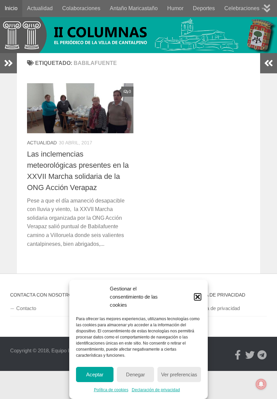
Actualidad (40, 8)
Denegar (135, 374)
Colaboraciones (81, 8)
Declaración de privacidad (156, 390)
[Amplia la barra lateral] (8, 63)
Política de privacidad (216, 308)
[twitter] (250, 355)
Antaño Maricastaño (134, 8)
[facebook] (238, 355)
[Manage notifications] (261, 384)
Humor (175, 8)
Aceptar (94, 374)
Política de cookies (111, 390)
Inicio (11, 8)
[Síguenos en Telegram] (262, 355)
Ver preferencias (179, 374)
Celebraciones (241, 8)
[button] (197, 297)
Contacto (26, 308)
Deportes (204, 8)
